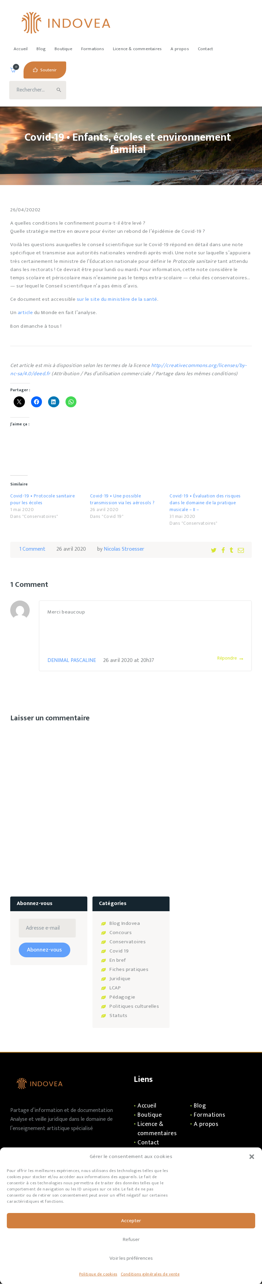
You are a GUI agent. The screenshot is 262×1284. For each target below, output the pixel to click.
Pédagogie (122, 997)
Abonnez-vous (44, 950)
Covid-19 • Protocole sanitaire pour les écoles (42, 499)
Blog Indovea (125, 923)
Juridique (120, 978)
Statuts (119, 1015)
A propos (206, 1124)
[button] (251, 1156)
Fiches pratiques (129, 969)
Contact (148, 1143)
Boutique (149, 1115)
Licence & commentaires (157, 1129)
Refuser (131, 1239)
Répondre (227, 658)
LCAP (115, 988)
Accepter (131, 1220)
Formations (209, 1115)
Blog (200, 1106)
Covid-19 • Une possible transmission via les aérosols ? (122, 499)
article (25, 312)
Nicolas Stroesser (124, 549)
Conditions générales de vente (150, 1274)
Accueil (147, 1106)
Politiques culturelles (134, 1006)
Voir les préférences (131, 1258)
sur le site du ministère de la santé (117, 299)
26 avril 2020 (71, 549)
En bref (118, 960)
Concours (121, 932)
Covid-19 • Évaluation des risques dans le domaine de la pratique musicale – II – (205, 502)
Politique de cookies (98, 1274)
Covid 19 (119, 951)
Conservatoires (128, 941)
